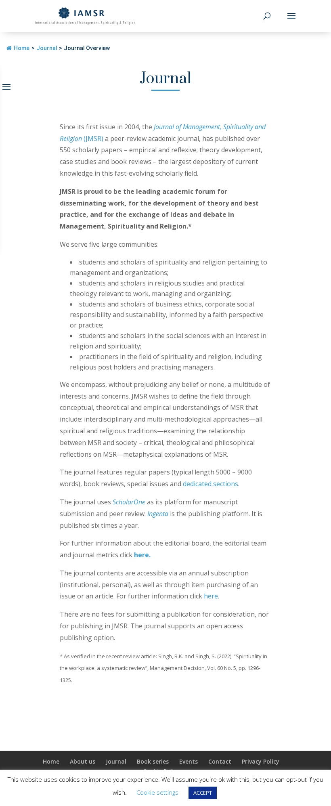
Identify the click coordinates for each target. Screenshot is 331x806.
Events (188, 761)
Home (21, 48)
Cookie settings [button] (157, 792)
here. (142, 554)
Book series (153, 761)
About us (82, 761)
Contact (219, 761)
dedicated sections (210, 483)
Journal (116, 761)
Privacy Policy (260, 761)
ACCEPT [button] (202, 792)
